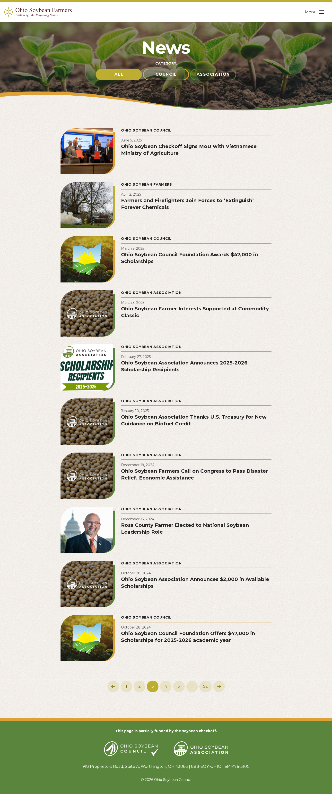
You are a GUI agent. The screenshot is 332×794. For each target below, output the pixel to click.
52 (205, 686)
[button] (314, 12)
